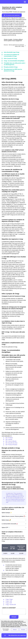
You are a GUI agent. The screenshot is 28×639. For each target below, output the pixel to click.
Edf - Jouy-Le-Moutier (11, 441)
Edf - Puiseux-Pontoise (11, 444)
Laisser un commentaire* (9, 607)
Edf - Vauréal (9, 439)
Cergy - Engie (9, 599)
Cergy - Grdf (9, 601)
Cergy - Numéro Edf (11, 604)
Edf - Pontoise (9, 437)
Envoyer (14, 616)
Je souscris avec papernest (13, 15)
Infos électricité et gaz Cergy (11, 52)
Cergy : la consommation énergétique (14, 60)
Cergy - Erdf (9, 602)
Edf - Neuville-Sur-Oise (11, 443)
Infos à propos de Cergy (10, 58)
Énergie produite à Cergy (11, 67)
